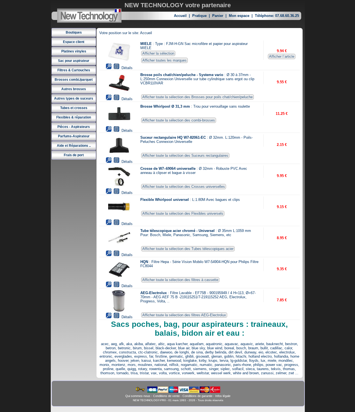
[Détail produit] (116, 68)
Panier (217, 16)
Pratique (199, 16)
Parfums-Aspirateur (74, 136)
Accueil (180, 16)
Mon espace (239, 16)
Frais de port (74, 155)
